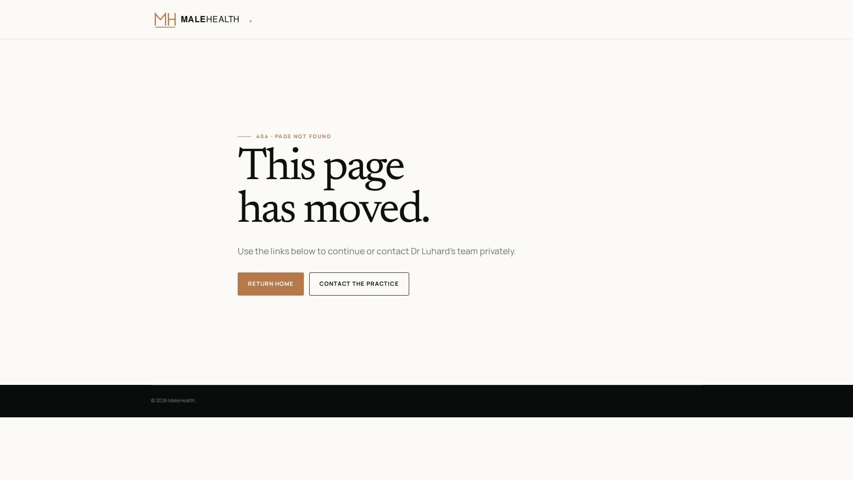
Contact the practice (359, 284)
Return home (271, 284)
